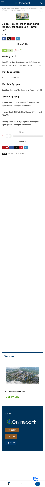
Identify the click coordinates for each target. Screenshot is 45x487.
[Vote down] (6, 136)
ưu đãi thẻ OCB (20, 154)
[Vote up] (10, 136)
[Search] (41, 3)
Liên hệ (37, 484)
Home (4, 9)
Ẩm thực (10, 154)
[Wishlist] (22, 484)
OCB (5, 34)
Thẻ (8, 9)
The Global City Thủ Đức (14, 391)
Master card (15, 9)
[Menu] (2, 3)
